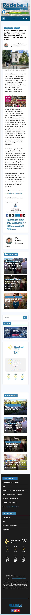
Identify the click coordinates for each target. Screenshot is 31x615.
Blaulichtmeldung (10, 405)
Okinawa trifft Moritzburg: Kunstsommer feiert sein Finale (15, 302)
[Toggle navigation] (14, 18)
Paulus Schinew (18, 44)
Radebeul (16, 27)
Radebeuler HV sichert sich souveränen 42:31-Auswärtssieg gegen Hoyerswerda (11, 224)
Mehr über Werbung (13, 95)
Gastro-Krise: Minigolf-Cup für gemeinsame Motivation (13, 266)
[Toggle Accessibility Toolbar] (4, 12)
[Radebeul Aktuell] (15, 6)
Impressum (5, 529)
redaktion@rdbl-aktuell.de (12, 506)
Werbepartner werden (9, 502)
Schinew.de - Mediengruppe (19, 578)
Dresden (8, 261)
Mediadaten (6, 517)
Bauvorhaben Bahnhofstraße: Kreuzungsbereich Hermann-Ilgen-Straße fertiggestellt (20, 222)
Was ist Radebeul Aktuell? (10, 482)
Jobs (4, 486)
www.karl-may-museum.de (13, 193)
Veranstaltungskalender (10, 498)
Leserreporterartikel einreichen (12, 494)
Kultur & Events (9, 27)
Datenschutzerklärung (9, 525)
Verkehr (14, 460)
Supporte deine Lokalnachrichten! (13, 490)
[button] (24, 18)
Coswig (18, 405)
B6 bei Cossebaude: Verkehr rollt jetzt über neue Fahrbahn (15, 464)
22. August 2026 (12, 448)
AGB (3, 521)
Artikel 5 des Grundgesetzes (14, 585)
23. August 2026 (12, 412)
